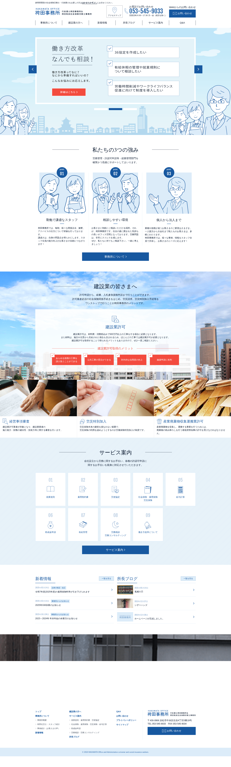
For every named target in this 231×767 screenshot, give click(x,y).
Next (198, 69)
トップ (38, 711)
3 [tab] (130, 108)
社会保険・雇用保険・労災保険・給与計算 (89, 724)
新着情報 (102, 22)
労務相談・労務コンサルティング (85, 732)
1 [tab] (100, 108)
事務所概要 (42, 720)
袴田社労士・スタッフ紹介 (48, 724)
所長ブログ (129, 22)
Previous (33, 69)
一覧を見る (106, 578)
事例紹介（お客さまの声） (48, 728)
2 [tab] (115, 108)
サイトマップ (122, 724)
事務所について (48, 22)
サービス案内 (156, 22)
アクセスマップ (114, 15)
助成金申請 (76, 728)
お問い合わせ (185, 13)
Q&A (182, 22)
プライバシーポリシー (126, 720)
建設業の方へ (75, 22)
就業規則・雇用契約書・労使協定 (85, 720)
